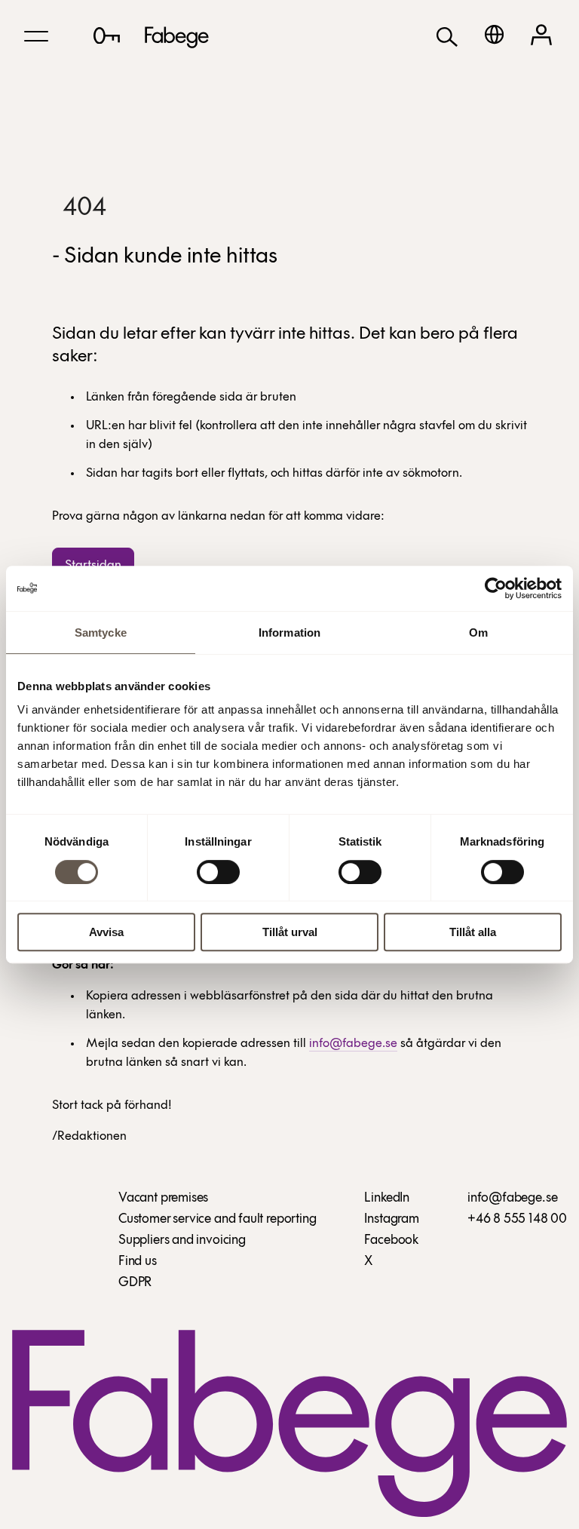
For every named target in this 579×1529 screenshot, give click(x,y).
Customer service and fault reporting (217, 1220)
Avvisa (106, 932)
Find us (137, 1262)
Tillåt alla (472, 932)
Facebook (391, 1241)
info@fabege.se (353, 1043)
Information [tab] (289, 632)
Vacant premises (163, 1198)
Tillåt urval (289, 932)
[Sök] (447, 36)
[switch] (218, 872)
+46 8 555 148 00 (517, 1220)
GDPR (135, 1283)
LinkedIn (386, 1198)
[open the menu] (36, 36)
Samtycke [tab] (101, 632)
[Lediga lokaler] (106, 35)
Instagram (391, 1220)
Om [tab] (478, 632)
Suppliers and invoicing (182, 1241)
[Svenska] (494, 34)
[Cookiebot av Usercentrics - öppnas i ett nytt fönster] (496, 588)
